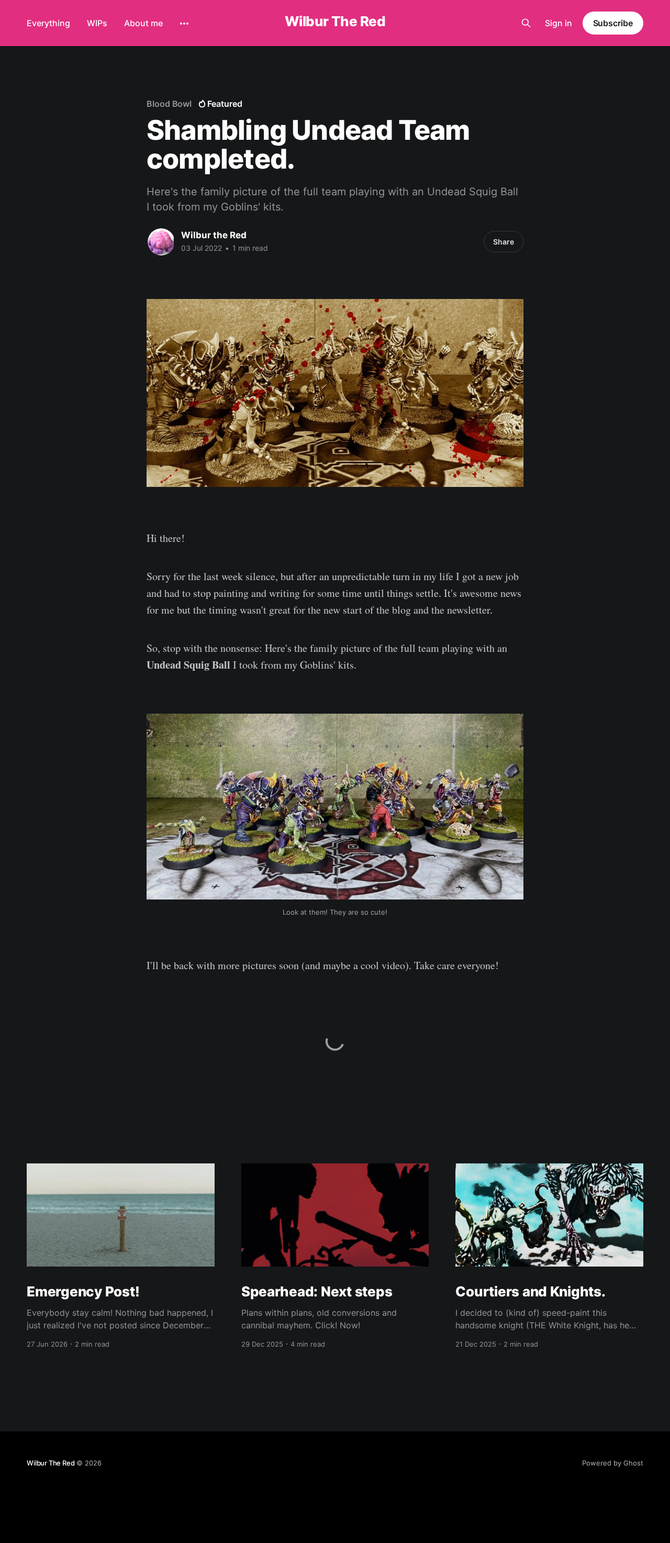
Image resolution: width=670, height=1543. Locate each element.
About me (143, 23)
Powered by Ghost (612, 1463)
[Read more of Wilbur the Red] (161, 242)
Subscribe (613, 23)
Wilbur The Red (335, 21)
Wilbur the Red (214, 235)
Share (503, 241)
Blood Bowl (169, 103)
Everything (48, 23)
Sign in (558, 23)
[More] (184, 23)
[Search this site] (526, 23)
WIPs (97, 23)
